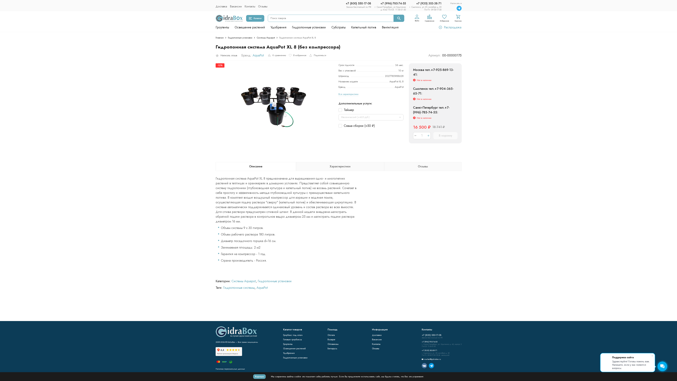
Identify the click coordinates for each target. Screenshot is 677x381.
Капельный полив (363, 27)
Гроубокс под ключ (293, 335)
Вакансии (236, 6)
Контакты (250, 6)
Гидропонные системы (239, 287)
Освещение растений (250, 27)
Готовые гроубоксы (292, 339)
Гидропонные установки (309, 27)
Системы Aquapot (266, 37)
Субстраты (338, 27)
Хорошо (259, 376)
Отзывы (262, 6)
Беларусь (332, 348)
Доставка (221, 6)
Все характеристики (348, 94)
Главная (220, 37)
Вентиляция (390, 27)
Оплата (331, 335)
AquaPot (258, 55)
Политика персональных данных (230, 368)
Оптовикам (333, 344)
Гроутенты (222, 27)
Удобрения (278, 27)
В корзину (445, 136)
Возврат (331, 339)
